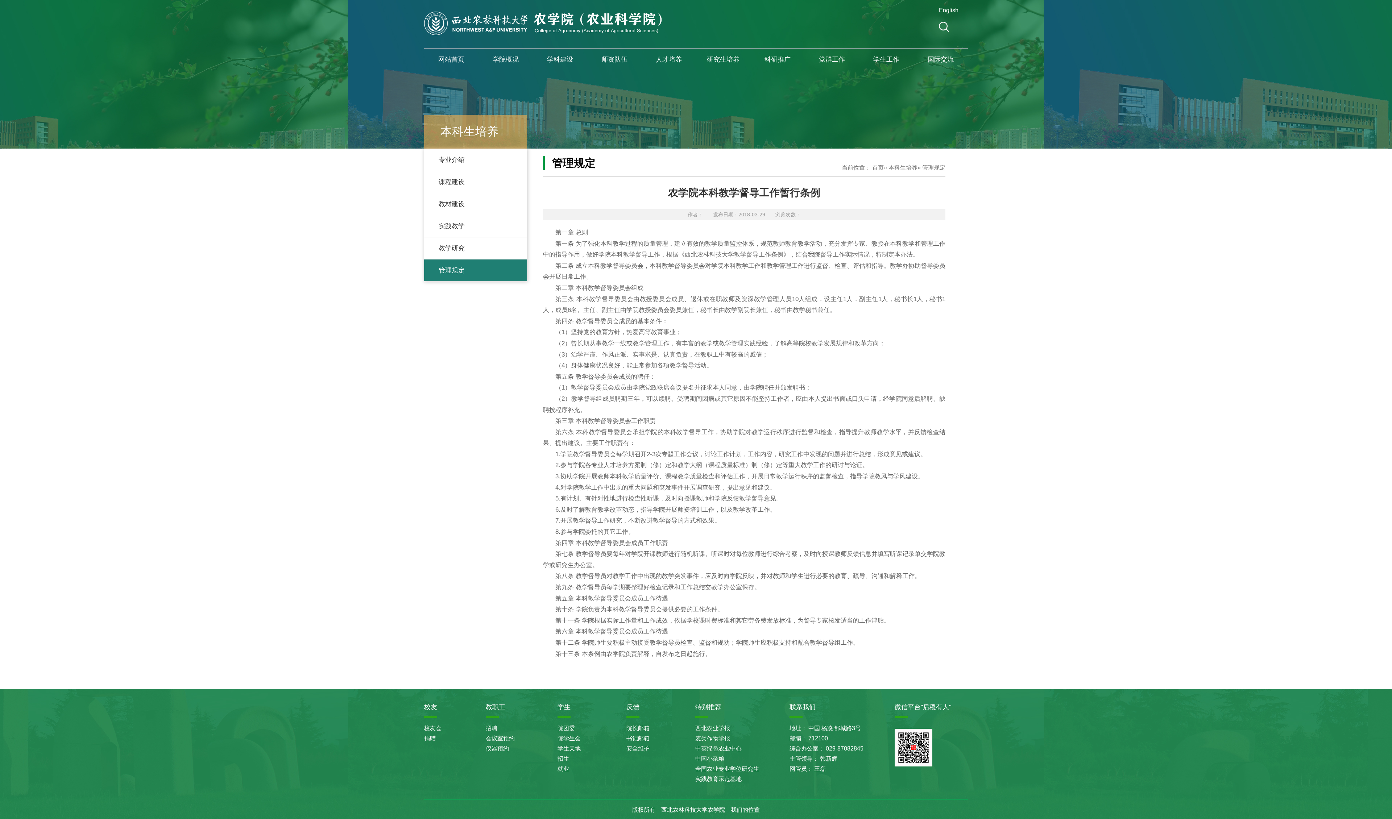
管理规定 (452, 270)
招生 (563, 759)
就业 (563, 769)
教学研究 (452, 248)
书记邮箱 (638, 738)
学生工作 (886, 59)
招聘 (491, 728)
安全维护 (638, 748)
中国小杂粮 (709, 759)
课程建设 (452, 182)
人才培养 (669, 59)
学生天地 (569, 748)
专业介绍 (452, 159)
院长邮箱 (638, 728)
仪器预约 (497, 748)
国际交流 (941, 59)
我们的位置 (745, 810)
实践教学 (452, 226)
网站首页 (451, 59)
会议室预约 (500, 738)
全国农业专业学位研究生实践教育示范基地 (727, 774)
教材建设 (452, 204)
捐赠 (430, 738)
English (947, 10)
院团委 (566, 728)
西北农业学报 (712, 728)
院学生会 (569, 738)
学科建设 (560, 59)
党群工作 (832, 59)
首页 (878, 168)
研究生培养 (723, 59)
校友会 (433, 728)
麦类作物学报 (712, 738)
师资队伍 (614, 59)
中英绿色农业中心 (718, 748)
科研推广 (778, 59)
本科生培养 (902, 168)
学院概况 (506, 59)
